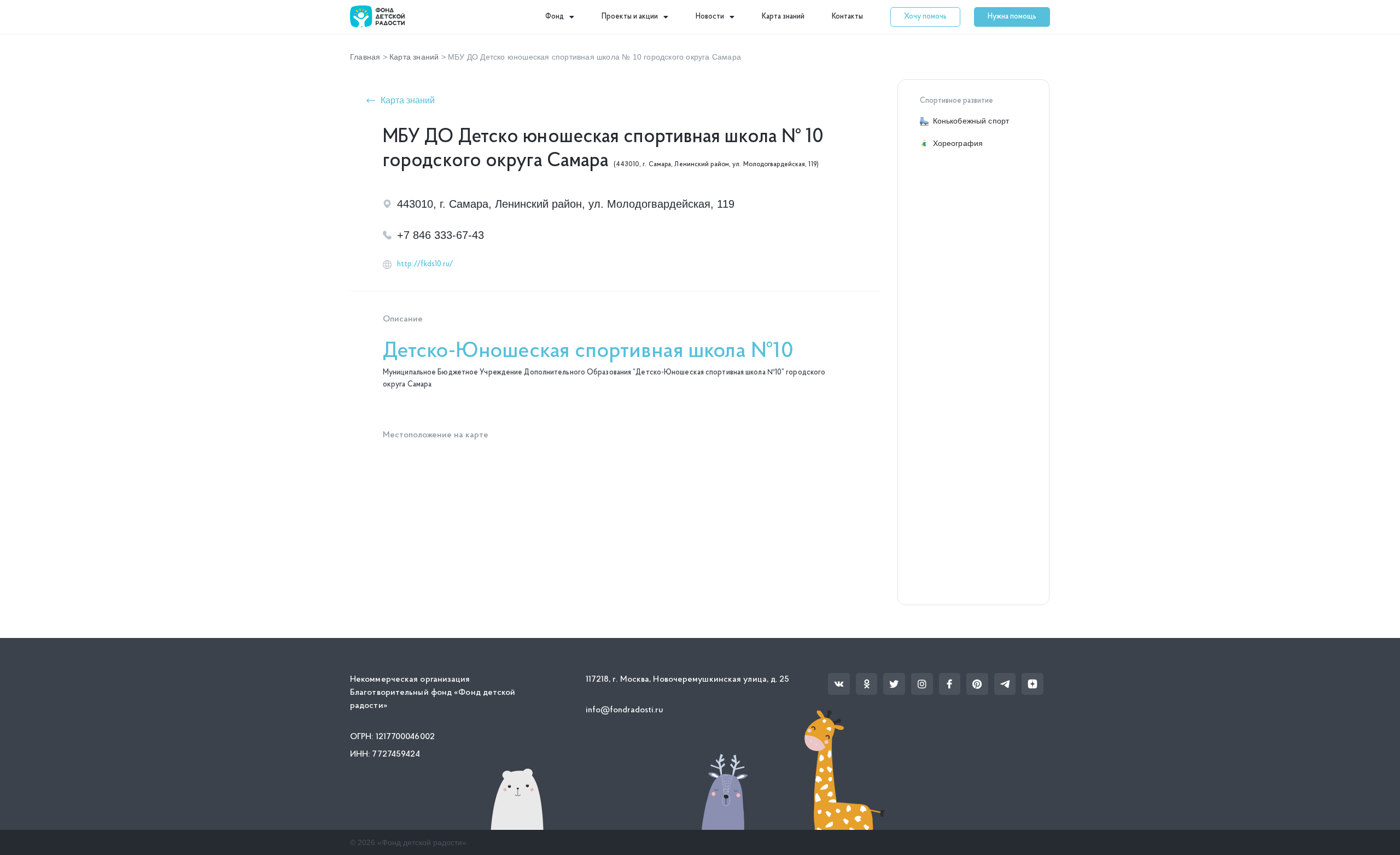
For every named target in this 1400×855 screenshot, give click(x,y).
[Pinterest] (977, 684)
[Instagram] (922, 684)
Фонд (554, 17)
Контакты (847, 17)
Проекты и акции (630, 17)
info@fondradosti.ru (625, 710)
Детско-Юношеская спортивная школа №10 (588, 351)
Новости (710, 17)
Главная (365, 56)
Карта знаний (783, 17)
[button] (925, 17)
